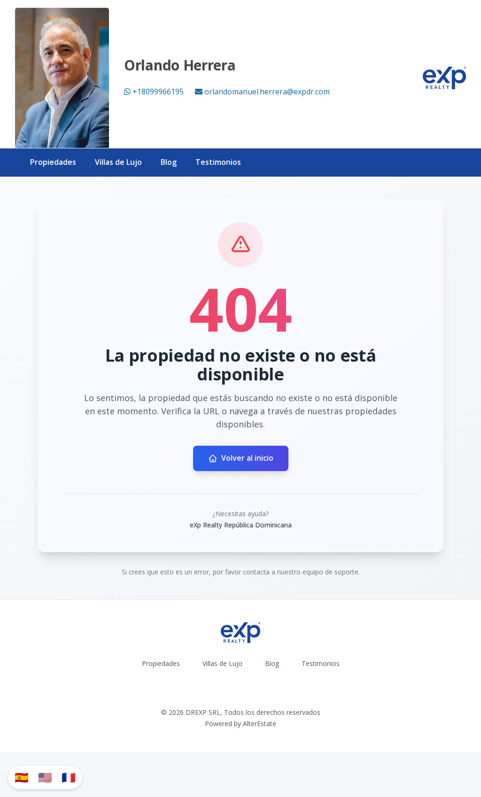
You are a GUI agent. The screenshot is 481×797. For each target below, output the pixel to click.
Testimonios (218, 162)
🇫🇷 (69, 777)
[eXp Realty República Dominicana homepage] (444, 78)
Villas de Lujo (118, 162)
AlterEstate (259, 723)
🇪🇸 (22, 777)
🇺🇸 (45, 777)
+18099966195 (158, 91)
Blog (169, 162)
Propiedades (53, 162)
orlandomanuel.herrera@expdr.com (267, 91)
